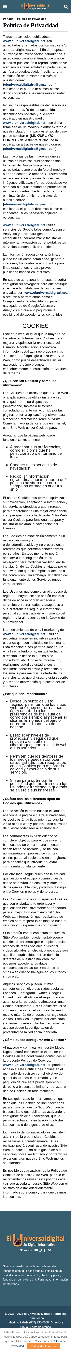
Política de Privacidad (31, 19)
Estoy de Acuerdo (43, 1346)
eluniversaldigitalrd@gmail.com (29, 84)
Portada (8, 19)
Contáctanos (11, 1284)
